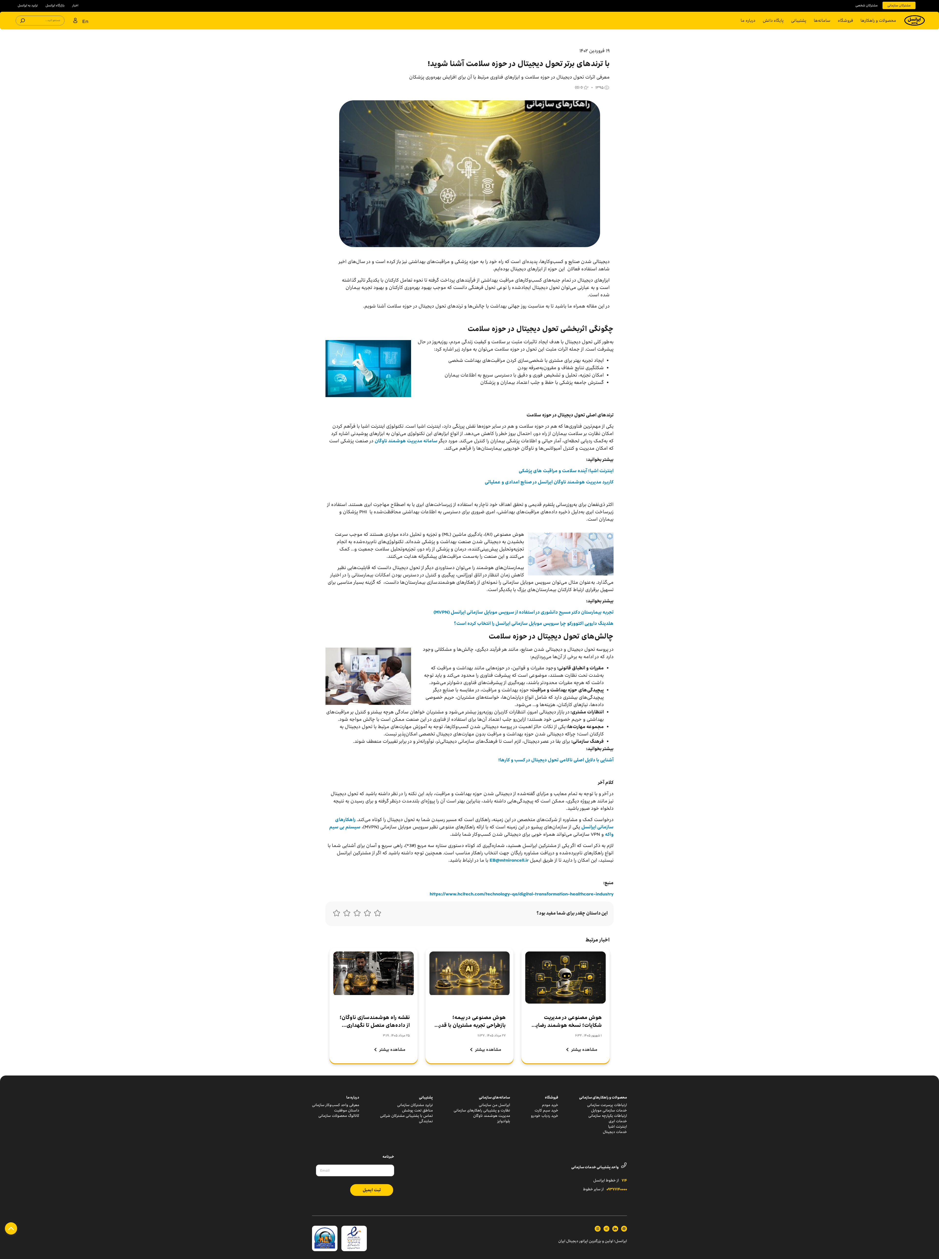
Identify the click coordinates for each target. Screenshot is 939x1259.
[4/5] (347, 914)
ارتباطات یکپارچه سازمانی (607, 1115)
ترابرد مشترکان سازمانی (415, 1105)
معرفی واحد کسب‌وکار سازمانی (335, 1105)
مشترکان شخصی (866, 5)
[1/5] (377, 914)
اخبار (75, 5)
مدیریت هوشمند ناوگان (491, 1115)
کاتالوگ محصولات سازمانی (338, 1115)
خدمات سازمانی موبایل (609, 1110)
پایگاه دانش (773, 20)
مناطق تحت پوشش (417, 1110)
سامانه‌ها (822, 20)
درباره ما (748, 20)
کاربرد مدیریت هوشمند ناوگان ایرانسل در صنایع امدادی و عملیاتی (549, 482)
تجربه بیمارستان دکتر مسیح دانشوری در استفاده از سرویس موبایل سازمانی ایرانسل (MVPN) (524, 612)
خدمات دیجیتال (615, 1132)
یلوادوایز (503, 1121)
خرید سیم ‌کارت (546, 1110)
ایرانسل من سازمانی (494, 1105)
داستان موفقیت (346, 1110)
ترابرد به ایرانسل (28, 5)
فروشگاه (845, 20)
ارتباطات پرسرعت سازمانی (607, 1105)
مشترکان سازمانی (899, 5)
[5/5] (336, 914)
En (85, 21)
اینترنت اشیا (617, 1126)
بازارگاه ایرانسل (55, 5)
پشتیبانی (798, 20)
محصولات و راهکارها (878, 20)
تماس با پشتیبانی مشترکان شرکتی (406, 1115)
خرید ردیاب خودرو (544, 1115)
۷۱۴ (624, 1180)
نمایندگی (426, 1121)
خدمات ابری (618, 1121)
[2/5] (367, 914)
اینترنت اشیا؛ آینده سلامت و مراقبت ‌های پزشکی (566, 471)
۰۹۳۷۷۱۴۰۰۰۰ (616, 1189)
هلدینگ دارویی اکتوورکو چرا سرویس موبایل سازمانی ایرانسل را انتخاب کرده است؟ (534, 623)
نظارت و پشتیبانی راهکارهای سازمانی (482, 1110)
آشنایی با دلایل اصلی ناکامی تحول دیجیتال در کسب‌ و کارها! (556, 760)
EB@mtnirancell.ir (509, 860)
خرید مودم (550, 1105)
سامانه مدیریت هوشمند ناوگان (406, 441)
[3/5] (357, 914)
